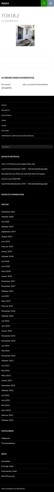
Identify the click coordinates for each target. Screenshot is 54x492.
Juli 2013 (5, 365)
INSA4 (5, 3)
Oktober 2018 (7, 256)
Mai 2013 (5, 370)
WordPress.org (7, 476)
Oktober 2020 (7, 216)
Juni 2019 (5, 241)
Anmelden (5, 461)
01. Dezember (33, 21)
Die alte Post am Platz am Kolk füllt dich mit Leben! (23, 174)
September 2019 (8, 231)
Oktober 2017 (7, 291)
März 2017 (6, 301)
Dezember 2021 (8, 212)
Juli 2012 (5, 395)
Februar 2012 (7, 415)
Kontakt (5, 131)
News (3, 125)
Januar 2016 (6, 331)
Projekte (5, 110)
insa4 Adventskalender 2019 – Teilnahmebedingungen (24, 184)
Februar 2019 (7, 246)
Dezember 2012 (8, 385)
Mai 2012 (5, 405)
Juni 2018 (5, 266)
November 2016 (8, 311)
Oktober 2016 (7, 316)
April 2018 (6, 271)
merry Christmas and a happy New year (18, 164)
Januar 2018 (6, 276)
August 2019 (6, 236)
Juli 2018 (5, 261)
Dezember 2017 (8, 281)
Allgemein (5, 438)
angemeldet (16, 84)
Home (4, 105)
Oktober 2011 (7, 420)
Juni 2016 (5, 326)
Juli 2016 (5, 321)
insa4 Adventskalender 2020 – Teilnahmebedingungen (24, 169)
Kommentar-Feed (9, 471)
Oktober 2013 (7, 360)
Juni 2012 (5, 400)
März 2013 (6, 375)
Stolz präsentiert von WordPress (13, 489)
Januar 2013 (6, 380)
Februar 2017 (7, 306)
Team (3, 120)
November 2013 (8, 355)
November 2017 (8, 286)
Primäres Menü (50, 3)
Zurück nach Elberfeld (10, 179)
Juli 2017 (5, 296)
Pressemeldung (8, 443)
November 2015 (8, 336)
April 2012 (6, 410)
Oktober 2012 (7, 390)
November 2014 (8, 341)
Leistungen (6, 115)
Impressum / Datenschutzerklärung (17, 136)
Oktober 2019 (7, 226)
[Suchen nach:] (27, 147)
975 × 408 (22, 21)
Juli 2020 (5, 221)
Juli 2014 (5, 345)
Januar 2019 (6, 251)
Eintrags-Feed (7, 466)
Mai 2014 (5, 350)
